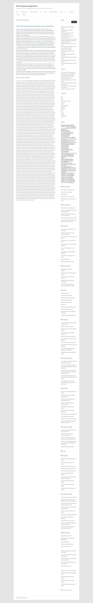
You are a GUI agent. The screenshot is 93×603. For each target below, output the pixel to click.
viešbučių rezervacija (24, 186)
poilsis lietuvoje (19, 148)
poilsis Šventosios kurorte (42, 42)
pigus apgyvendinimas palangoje (37, 139)
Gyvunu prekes (65, 388)
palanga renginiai (40, 121)
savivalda (70, 144)
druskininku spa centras (40, 95)
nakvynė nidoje (27, 109)
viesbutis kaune (32, 189)
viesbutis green (19, 189)
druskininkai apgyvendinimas (40, 92)
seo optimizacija (73, 153)
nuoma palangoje (28, 116)
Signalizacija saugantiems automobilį (68, 88)
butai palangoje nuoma (42, 89)
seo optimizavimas (67, 154)
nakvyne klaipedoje (19, 109)
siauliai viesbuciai (21, 159)
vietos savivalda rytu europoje (67, 176)
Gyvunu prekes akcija (66, 186)
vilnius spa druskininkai (34, 198)
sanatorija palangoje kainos (36, 156)
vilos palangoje (26, 199)
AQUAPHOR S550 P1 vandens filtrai (67, 520)
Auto (17, 12)
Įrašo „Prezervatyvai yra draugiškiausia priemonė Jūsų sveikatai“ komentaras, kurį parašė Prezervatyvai (69, 372)
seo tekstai (63, 165)
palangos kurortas (22, 128)
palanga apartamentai (35, 118)
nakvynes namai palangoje (32, 110)
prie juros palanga (32, 153)
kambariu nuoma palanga (23, 103)
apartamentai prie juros (42, 85)
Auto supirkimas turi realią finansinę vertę (69, 497)
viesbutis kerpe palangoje (46, 189)
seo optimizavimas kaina (67, 156)
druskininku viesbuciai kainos (30, 97)
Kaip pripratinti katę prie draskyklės (67, 196)
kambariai (35, 101)
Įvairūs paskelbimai (53, 12)
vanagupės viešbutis (51, 169)
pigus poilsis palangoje (30, 141)
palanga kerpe (46, 119)
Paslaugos (71, 12)
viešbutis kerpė (38, 189)
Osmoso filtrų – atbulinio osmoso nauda (68, 514)
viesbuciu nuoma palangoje (31, 184)
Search (62, 20)
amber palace (36, 82)
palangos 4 (45, 125)
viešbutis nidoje (19, 192)
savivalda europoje (65, 146)
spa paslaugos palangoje (32, 163)
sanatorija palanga (19, 156)
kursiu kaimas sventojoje (33, 107)
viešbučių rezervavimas (32, 186)
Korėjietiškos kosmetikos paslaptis (67, 446)
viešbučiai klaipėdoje (25, 174)
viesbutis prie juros (21, 193)
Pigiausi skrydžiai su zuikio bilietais (67, 75)
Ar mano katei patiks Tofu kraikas (67, 416)
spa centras (41, 160)
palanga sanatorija (47, 121)
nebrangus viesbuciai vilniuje (36, 113)
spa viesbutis (50, 165)
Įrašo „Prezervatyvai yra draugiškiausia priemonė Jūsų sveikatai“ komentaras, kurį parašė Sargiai (69, 366)
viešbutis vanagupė (19, 195)
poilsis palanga (44, 148)
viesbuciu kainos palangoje (43, 183)
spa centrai (46, 159)
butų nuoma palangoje (41, 91)
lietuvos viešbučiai (41, 107)
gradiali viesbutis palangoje (25, 98)
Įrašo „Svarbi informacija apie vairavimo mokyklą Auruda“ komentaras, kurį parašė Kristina (69, 377)
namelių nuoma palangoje (25, 112)
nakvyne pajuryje (33, 109)
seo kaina (66, 153)
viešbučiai (37, 171)
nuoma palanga (21, 116)
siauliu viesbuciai (28, 159)
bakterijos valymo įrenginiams (68, 126)
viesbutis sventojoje (45, 193)
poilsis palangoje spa (39, 150)
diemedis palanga (31, 92)
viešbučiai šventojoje (24, 180)
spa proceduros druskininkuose (26, 165)
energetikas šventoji (40, 97)
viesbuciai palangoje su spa (42, 177)
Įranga (62, 103)
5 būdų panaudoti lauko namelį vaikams (68, 570)
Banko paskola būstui (65, 541)
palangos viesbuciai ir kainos (46, 133)
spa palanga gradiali (43, 162)
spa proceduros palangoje (37, 165)
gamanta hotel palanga (48, 97)
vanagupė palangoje (36, 169)
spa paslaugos (24, 163)
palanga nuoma (19, 121)
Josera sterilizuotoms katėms (66, 295)
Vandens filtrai (63, 116)
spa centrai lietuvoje (26, 160)
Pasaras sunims (65, 225)
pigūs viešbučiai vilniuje (46, 142)
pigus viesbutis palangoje (25, 144)
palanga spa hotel (36, 122)
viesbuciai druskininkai (43, 171)
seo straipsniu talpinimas (68, 164)
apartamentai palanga (50, 83)
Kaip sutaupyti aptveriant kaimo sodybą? (68, 217)
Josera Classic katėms (65, 293)
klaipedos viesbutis (42, 106)
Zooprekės (64, 451)
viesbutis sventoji (37, 193)
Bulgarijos (64, 129)
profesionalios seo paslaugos (68, 140)
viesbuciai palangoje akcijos (21, 177)
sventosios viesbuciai (39, 168)
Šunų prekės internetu (65, 259)
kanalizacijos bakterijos (66, 137)
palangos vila (26, 136)
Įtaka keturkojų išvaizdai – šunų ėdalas (68, 315)
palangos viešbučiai (37, 133)
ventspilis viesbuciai (31, 171)
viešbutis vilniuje (38, 195)
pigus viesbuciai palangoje (27, 142)
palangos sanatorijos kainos (47, 130)
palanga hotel (24, 119)
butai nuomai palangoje (33, 89)
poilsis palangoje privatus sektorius (27, 150)
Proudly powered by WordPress (21, 597)
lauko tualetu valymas (72, 138)
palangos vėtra (23, 133)
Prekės (62, 110)
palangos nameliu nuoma (30, 128)
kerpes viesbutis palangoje (40, 104)
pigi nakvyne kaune (38, 136)
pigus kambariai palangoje (48, 139)
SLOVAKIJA (65, 167)
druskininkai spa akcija (27, 94)
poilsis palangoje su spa (47, 150)
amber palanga (19, 83)
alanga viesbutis (31, 82)
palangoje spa (28, 125)
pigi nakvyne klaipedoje (46, 136)
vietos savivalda (67, 173)
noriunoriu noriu (47, 115)
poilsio (41, 144)
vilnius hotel (27, 198)
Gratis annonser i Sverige (65, 100)
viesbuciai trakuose (32, 180)
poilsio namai (44, 144)
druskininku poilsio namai (25, 95)
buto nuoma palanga (23, 91)
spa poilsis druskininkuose (46, 163)
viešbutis (22, 187)
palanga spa (23, 122)
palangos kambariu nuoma (44, 127)
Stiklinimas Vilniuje (34, 12)
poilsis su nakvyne (47, 151)
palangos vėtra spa (29, 133)
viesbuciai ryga (33, 178)
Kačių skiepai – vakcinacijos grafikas (67, 189)
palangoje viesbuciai (35, 125)
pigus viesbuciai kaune (45, 141)
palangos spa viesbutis (31, 132)
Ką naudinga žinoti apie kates (66, 192)
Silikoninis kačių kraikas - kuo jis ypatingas (69, 414)
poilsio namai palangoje (43, 145)
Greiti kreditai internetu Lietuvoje (67, 544)
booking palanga (25, 89)
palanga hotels (30, 119)
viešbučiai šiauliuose (47, 178)
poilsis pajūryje (38, 148)
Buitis (62, 97)
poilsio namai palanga (34, 145)
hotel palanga (22, 100)
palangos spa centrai (23, 132)
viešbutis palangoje (42, 192)
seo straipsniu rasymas (66, 162)
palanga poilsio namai (26, 121)
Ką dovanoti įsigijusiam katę (66, 302)
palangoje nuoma (22, 125)
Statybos (18, 14)
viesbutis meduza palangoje (49, 190)
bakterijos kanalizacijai (67, 125)
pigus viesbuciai (38, 141)
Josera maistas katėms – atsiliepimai (67, 297)
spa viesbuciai (45, 165)
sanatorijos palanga (45, 156)
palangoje (35, 124)
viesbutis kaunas (25, 189)
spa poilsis (39, 163)
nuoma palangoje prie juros (37, 116)
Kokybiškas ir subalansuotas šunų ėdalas (68, 418)
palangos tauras (48, 132)
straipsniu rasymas (71, 169)
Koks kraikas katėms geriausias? (67, 309)
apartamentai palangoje (20, 85)
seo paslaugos (67, 159)
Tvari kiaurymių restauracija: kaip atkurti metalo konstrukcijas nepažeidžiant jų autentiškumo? (68, 443)
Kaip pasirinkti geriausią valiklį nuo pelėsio (69, 39)
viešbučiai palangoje (41, 175)
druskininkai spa (19, 94)
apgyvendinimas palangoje (26, 88)
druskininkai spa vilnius (35, 94)
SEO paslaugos (65, 319)
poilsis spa (41, 151)
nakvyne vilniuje (23, 110)
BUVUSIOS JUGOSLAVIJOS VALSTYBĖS (67, 132)
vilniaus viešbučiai (36, 196)
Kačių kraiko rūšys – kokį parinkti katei (68, 466)
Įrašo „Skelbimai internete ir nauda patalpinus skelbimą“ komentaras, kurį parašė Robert (68, 382)
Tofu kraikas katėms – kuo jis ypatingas (68, 470)
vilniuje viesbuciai (21, 198)
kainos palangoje (30, 101)
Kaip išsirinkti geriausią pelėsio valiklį (68, 207)
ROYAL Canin (63, 304)
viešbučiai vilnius (19, 183)
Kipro (73, 137)
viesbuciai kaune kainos (48, 172)
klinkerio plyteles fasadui (65, 138)
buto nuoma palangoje (32, 91)
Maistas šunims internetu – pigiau (67, 261)
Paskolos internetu (66, 532)
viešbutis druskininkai (35, 187)
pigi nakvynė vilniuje (27, 138)
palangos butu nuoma (23, 127)
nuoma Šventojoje (46, 116)
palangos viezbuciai (19, 136)
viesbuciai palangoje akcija (50, 175)
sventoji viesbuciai (31, 168)
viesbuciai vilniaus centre (49, 180)
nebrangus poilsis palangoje (25, 113)
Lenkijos (63, 139)
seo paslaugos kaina (67, 161)
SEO (41, 12)
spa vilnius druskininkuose (29, 166)
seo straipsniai (64, 161)
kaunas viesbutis (49, 103)
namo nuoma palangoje (34, 112)
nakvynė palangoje (47, 109)
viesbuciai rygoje (40, 178)
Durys (62, 99)
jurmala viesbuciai (22, 101)
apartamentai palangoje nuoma (31, 85)
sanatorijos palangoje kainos (25, 157)
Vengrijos (63, 172)
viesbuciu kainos (26, 183)
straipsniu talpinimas (68, 170)
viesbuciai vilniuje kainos (38, 181)
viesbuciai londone (50, 174)
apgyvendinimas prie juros (37, 88)
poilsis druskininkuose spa (45, 147)
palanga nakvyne (52, 119)
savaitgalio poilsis (34, 157)
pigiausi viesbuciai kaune (44, 138)
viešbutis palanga (25, 192)
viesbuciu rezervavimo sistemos (43, 186)
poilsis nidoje (24, 148)
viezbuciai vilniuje (21, 196)
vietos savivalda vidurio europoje (68, 180)
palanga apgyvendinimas (44, 118)
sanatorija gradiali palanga (50, 154)
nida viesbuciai (52, 113)
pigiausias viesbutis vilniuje (26, 139)
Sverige (61, 12)
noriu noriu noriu (32, 115)
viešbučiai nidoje (19, 175)
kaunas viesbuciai (42, 103)
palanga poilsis (33, 121)
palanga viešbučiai (22, 124)
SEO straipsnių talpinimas (26, 6)
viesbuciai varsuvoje (40, 180)
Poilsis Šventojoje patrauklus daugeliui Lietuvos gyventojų (35, 26)
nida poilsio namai (45, 113)
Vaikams (24, 14)
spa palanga (36, 162)
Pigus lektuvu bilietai (66, 204)
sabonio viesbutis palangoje (40, 154)
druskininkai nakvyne (50, 92)
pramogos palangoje (24, 153)
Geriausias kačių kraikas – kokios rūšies (68, 468)
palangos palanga (46, 128)
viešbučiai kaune (40, 172)
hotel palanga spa (28, 100)
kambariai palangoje (41, 101)
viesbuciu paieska (40, 184)
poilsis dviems (52, 147)
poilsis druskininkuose (35, 147)
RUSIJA (64, 144)
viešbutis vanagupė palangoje (29, 195)
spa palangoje (18, 163)
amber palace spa (51, 82)
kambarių (31, 56)
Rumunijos (73, 142)
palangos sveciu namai (40, 132)
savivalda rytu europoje (67, 150)
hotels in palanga (40, 100)
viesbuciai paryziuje (51, 177)
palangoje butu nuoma (41, 124)
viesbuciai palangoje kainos (32, 177)
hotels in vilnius (47, 100)
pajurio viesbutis (27, 118)
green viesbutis (41, 98)
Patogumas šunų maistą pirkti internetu (68, 306)
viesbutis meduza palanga (39, 190)
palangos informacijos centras (33, 127)
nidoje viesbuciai (19, 115)
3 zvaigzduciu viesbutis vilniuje (49, 80)
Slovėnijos (64, 169)
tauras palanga (46, 168)
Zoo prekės (64, 290)
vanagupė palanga (28, 169)
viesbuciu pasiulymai (47, 184)
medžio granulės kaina (69, 139)
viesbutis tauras (52, 193)
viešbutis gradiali (42, 187)
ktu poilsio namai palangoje (23, 107)
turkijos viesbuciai (21, 169)
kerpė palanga (32, 104)
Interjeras (63, 102)
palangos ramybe (22, 130)
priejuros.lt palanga (50, 153)
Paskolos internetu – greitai (66, 535)
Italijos (67, 136)
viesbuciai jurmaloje (26, 172)
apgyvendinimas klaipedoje (35, 86)
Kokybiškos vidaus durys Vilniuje (67, 326)
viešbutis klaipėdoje (23, 190)
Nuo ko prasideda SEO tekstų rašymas (68, 342)
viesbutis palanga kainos (33, 192)
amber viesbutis (33, 83)
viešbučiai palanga (26, 175)
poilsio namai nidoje (26, 145)
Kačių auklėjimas (64, 194)
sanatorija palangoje (27, 156)
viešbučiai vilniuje (30, 181)
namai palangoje (48, 110)
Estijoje (63, 136)
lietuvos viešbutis (49, 107)
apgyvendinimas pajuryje (46, 86)
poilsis (29, 147)
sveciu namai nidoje (37, 166)
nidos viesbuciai (26, 115)
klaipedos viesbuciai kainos (33, 106)
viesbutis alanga (27, 187)
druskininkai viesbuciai (45, 94)
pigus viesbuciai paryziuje (36, 142)
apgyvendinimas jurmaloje (25, 86)
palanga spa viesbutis (44, 122)
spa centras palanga (47, 160)
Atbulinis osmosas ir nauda (66, 565)
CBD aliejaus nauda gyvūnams (66, 300)
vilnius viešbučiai (42, 198)
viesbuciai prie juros (20, 178)
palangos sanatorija (29, 130)
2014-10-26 (27, 77)
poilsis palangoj (50, 148)
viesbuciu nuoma (22, 184)
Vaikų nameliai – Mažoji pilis (66, 48)
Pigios (45, 12)
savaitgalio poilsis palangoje (43, 157)
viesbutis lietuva (30, 190)
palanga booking (52, 118)
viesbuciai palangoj (33, 175)
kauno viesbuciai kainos (24, 104)
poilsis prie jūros (26, 151)
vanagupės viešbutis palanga (21, 171)
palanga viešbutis (29, 124)
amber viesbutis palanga (40, 83)
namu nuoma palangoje (44, 112)
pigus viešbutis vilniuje (35, 144)
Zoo (62, 117)
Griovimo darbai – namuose (66, 49)
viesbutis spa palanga (30, 193)
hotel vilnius (34, 100)
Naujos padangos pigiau (67, 590)
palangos (41, 125)
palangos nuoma (39, 128)
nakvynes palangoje (40, 110)
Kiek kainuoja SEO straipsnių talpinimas (68, 336)
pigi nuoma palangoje (36, 138)
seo (62, 153)
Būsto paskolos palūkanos (66, 546)
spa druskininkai (23, 162)
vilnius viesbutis (49, 198)
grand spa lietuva (34, 98)
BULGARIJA (71, 127)
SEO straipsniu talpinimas (67, 358)
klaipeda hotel (48, 104)
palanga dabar (19, 119)
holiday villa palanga (47, 98)
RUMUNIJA (65, 142)
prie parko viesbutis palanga (41, 153)
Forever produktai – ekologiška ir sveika (68, 46)
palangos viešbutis (39, 135)
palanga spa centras (29, 122)
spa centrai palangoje (34, 160)
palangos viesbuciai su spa (30, 135)
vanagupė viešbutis (43, 169)
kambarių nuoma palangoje (33, 103)
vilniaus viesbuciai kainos (45, 196)
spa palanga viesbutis (51, 162)
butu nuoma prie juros (23, 92)
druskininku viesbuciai (20, 97)
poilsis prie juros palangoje (34, 151)
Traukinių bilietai (24, 12)
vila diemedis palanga (29, 196)
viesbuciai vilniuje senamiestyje (49, 181)
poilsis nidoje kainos (31, 148)
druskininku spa (33, 95)
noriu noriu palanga (39, 115)
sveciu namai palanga (46, 166)
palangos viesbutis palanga (48, 135)
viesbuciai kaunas (33, 172)
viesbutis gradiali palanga (50, 187)
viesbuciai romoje (27, 178)
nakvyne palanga (40, 109)
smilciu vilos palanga (40, 159)
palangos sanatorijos (37, 130)
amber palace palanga (43, 82)
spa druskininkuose (30, 162)
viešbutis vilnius (45, 195)
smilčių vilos (34, 159)
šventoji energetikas (24, 168)
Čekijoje (71, 182)
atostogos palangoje (46, 88)
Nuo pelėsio (63, 107)
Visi (65, 12)
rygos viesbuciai (31, 154)
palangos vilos (31, 136)
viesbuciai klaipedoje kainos (34, 174)
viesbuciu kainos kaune (33, 183)
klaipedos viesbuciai (24, 106)
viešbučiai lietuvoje (43, 174)
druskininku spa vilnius (50, 95)
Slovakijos (73, 167)
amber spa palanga (25, 83)
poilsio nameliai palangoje (23, 147)
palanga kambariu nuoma (38, 119)
